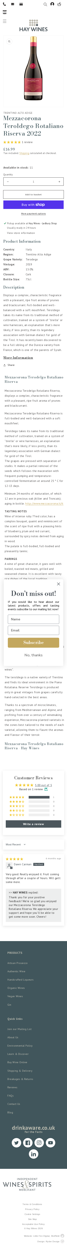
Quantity (8, 174)
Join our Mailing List (19, 1029)
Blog (10, 1112)
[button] (47, 4)
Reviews (12, 1087)
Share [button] (11, 365)
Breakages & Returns (20, 1079)
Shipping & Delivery (19, 1070)
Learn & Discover (18, 1054)
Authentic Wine (16, 971)
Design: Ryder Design (48, 1241)
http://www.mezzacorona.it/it (44, 503)
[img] (14, 859)
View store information (21, 233)
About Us (12, 1037)
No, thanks (33, 655)
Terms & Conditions (32, 1204)
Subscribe (33, 642)
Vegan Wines (15, 996)
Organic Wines (16, 988)
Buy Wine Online (17, 1062)
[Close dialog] (58, 584)
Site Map (32, 1219)
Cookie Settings (32, 1214)
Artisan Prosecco (17, 963)
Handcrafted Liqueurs (20, 979)
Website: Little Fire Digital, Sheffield (42, 1236)
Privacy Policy (32, 1209)
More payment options (33, 213)
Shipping (24, 153)
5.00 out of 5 (43, 785)
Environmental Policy (20, 1045)
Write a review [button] (33, 824)
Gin (9, 1004)
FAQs (10, 1095)
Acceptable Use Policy (33, 1224)
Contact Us (13, 1104)
